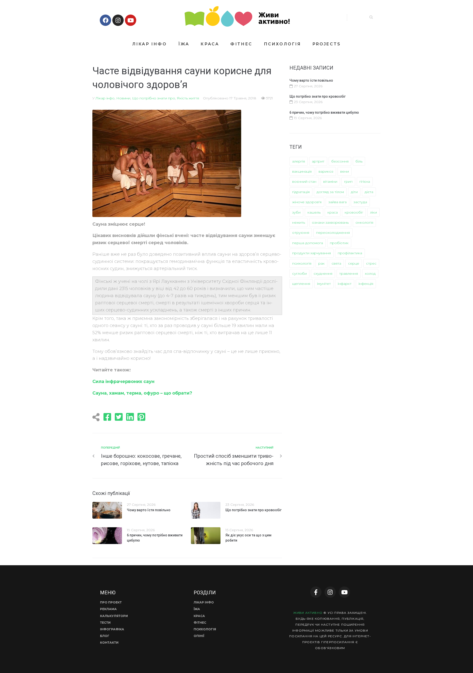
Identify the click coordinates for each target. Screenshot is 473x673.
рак (321, 263)
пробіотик (339, 243)
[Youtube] (130, 20)
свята (336, 263)
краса (332, 212)
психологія (301, 263)
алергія (298, 161)
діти (354, 192)
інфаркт (345, 283)
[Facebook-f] (315, 592)
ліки (373, 212)
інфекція (365, 283)
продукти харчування (311, 253)
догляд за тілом (330, 192)
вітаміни (330, 181)
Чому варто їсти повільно (148, 510)
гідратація (301, 192)
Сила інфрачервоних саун (123, 381)
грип (348, 181)
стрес (371, 263)
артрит (318, 161)
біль (358, 161)
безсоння (340, 161)
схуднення (323, 273)
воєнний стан (304, 181)
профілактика (350, 253)
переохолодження (333, 232)
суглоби (299, 273)
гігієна (364, 181)
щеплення (301, 283)
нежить (298, 222)
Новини (123, 98)
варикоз (326, 171)
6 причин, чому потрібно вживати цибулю (324, 112)
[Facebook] (105, 20)
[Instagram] (118, 20)
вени (344, 171)
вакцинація (302, 171)
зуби (296, 212)
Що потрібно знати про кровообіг (253, 510)
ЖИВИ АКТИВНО (307, 613)
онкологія (364, 222)
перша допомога (307, 243)
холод (370, 273)
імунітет (324, 283)
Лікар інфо (105, 98)
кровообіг (354, 212)
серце (353, 263)
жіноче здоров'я (306, 202)
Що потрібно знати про (153, 98)
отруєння (300, 232)
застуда (360, 202)
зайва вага (337, 202)
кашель (314, 212)
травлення (348, 273)
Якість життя (188, 98)
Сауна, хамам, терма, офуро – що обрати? (142, 393)
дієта (369, 192)
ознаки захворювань (330, 222)
